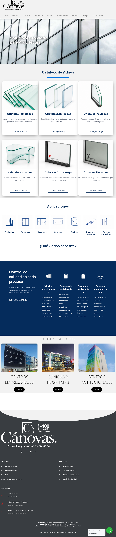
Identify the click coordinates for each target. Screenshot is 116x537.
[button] (20, 131)
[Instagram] (21, 452)
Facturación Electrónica (11, 479)
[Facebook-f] (26, 452)
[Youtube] (31, 452)
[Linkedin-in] (35, 452)
